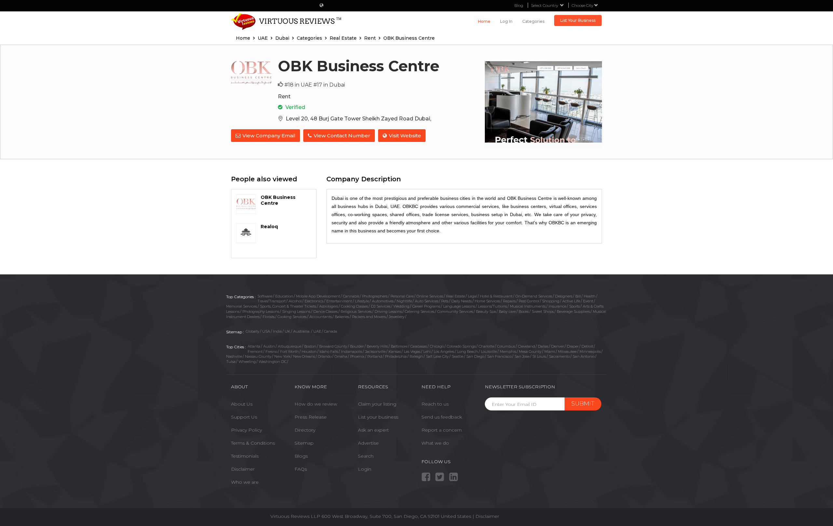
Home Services (487, 301)
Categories (533, 21)
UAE (317, 331)
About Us (242, 404)
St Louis (539, 356)
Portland (374, 356)
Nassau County (258, 356)
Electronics (314, 301)
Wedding (401, 306)
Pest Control (529, 301)
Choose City (583, 5)
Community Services (455, 311)
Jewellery (396, 316)
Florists (269, 316)
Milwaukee (567, 351)
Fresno (271, 351)
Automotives (383, 301)
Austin (269, 346)
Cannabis (351, 296)
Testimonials (245, 456)
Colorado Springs (461, 346)
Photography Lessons (260, 311)
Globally (252, 331)
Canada (330, 331)
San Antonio (583, 356)
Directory (304, 430)
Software (264, 296)
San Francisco (499, 356)
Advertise (368, 443)
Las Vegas (412, 351)
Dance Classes (325, 311)
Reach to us (435, 404)
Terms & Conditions (253, 443)
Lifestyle (362, 301)
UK (287, 331)
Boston (310, 346)
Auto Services (426, 301)
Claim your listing (377, 404)
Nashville (234, 356)
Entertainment (339, 301)
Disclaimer (243, 469)
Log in (506, 21)
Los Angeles (444, 351)
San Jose (521, 356)
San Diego (475, 356)
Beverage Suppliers (573, 311)
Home (484, 21)
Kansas (395, 351)
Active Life (571, 301)
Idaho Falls (329, 351)
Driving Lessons (388, 311)
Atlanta (254, 346)
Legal (472, 296)
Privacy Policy (246, 430)
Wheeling (247, 361)
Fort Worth (289, 351)
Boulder (357, 346)
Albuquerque (289, 346)
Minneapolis (590, 351)
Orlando (325, 356)
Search (366, 456)
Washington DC (272, 361)
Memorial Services (241, 306)
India (277, 331)
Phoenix (357, 356)
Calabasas (418, 346)
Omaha (341, 356)
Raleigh (416, 356)
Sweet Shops (543, 311)
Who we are (245, 482)
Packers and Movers (369, 316)
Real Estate (455, 296)
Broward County (333, 346)
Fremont (255, 351)
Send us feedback (441, 417)
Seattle (457, 356)
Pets (444, 301)
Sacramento (559, 356)
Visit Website (405, 135)
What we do (435, 443)
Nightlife (404, 301)
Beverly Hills (377, 346)
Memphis (508, 351)
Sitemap (304, 443)
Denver (557, 346)
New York (282, 356)
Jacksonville (375, 351)
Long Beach (467, 351)
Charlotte (486, 346)
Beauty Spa (486, 311)
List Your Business (577, 20)
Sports (574, 306)
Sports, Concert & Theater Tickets (288, 306)
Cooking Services (292, 316)
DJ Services (380, 306)
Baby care (507, 311)
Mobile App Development (318, 296)
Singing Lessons (296, 311)
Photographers (375, 296)
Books (524, 311)
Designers (563, 296)
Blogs (301, 456)
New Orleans (304, 356)
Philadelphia (396, 356)
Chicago (437, 346)
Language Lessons (459, 306)
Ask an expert (373, 430)
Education (284, 296)
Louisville (489, 351)
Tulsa (231, 361)
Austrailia (301, 331)
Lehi (427, 351)
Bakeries (342, 316)
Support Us (244, 417)
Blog (518, 5)
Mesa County (530, 351)
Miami (549, 351)
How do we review (315, 404)
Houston (309, 351)
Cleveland (526, 346)
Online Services (429, 296)
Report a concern (441, 430)
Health (589, 296)
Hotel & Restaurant (496, 296)
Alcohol (295, 301)
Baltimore (399, 346)
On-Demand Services (533, 296)
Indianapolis (351, 351)
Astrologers (328, 306)
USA (266, 331)
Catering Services (419, 311)
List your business (378, 417)
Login (364, 469)
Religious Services (356, 311)
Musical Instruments (528, 306)
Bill (578, 296)
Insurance (557, 306)
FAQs (300, 469)
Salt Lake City (437, 356)
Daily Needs (461, 301)
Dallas (543, 346)
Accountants (320, 316)
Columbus (506, 346)
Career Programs (426, 306)
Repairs (509, 301)
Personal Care (402, 296)
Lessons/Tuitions (492, 306)
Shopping (550, 301)
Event (588, 301)
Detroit (587, 346)
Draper (573, 346)
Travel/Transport (271, 301)
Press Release (310, 417)
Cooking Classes (354, 306)
